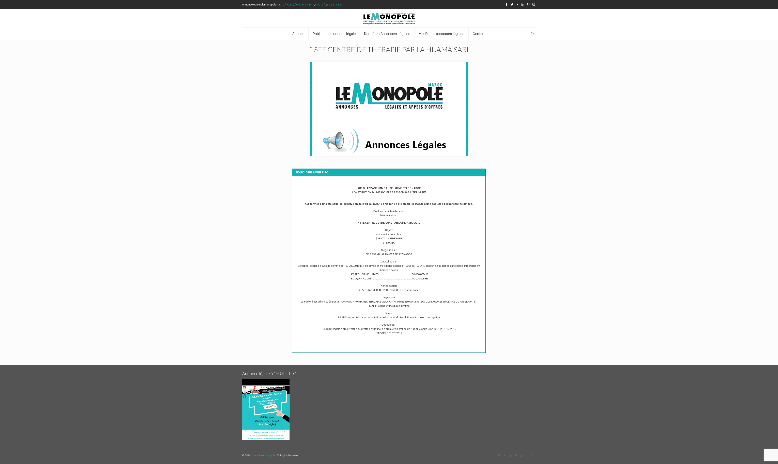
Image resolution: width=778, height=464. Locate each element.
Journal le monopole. (263, 455)
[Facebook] (506, 4)
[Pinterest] (528, 4)
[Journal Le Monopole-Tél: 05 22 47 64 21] (389, 18)
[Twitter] (512, 4)
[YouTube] (517, 4)
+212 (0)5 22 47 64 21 (329, 4)
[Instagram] (534, 4)
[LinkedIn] (523, 4)
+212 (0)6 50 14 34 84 (299, 4)
